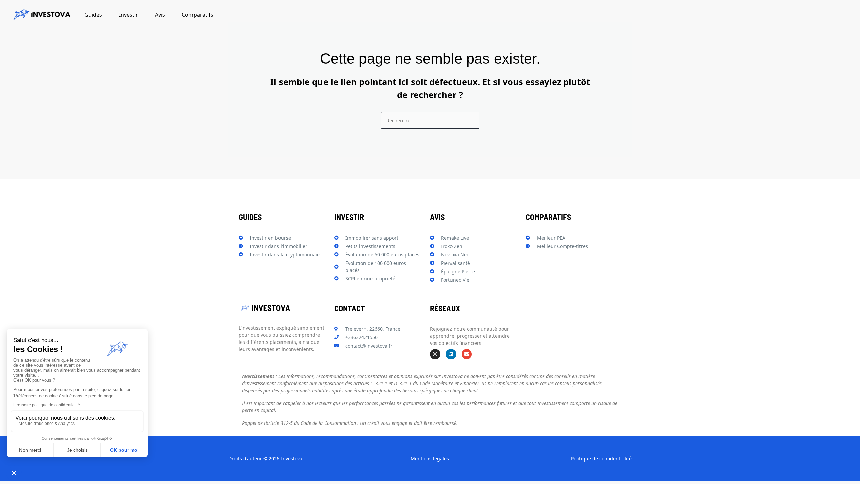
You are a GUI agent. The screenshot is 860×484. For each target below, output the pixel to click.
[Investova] (42, 15)
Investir (128, 14)
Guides (93, 14)
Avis (160, 14)
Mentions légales (430, 458)
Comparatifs (197, 14)
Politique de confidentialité (601, 458)
